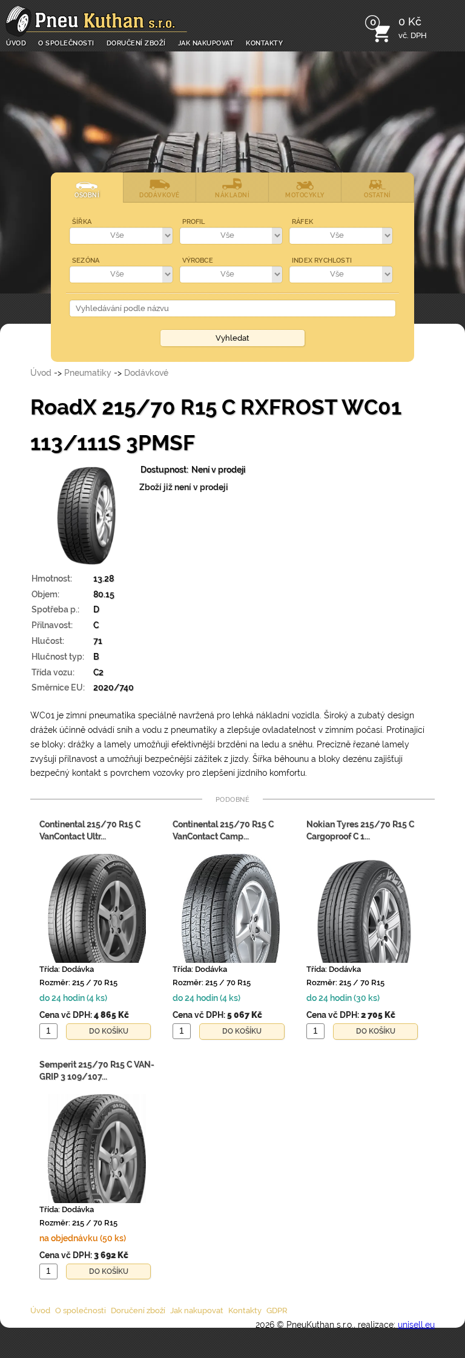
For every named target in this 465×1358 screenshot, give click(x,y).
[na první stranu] (96, 21)
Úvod (16, 42)
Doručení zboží (136, 42)
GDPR (277, 1310)
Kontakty (264, 42)
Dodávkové (146, 373)
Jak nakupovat (206, 42)
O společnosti (66, 42)
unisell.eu (416, 1325)
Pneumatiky (87, 373)
